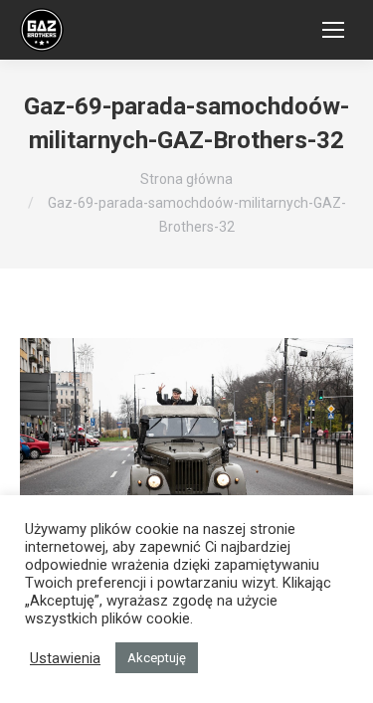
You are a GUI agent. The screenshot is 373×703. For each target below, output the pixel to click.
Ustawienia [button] (65, 658)
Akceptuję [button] (156, 657)
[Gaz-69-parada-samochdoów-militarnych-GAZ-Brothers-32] (186, 449)
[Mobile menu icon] (333, 30)
